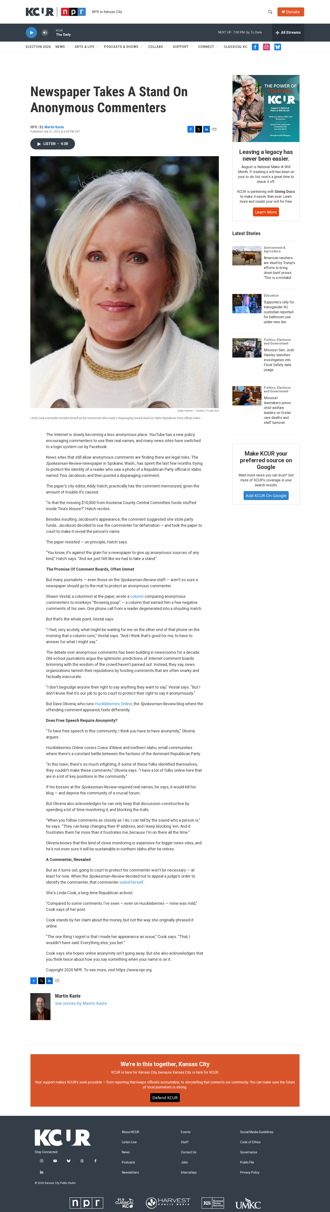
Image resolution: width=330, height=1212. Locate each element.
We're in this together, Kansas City (165, 1064)
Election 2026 (38, 47)
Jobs (184, 1162)
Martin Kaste (54, 127)
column (137, 596)
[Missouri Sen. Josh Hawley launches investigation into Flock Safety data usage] (247, 348)
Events (186, 1132)
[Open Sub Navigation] (68, 47)
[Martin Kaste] (40, 1006)
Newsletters (130, 1172)
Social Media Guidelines (256, 1132)
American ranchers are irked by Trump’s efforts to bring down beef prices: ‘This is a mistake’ (279, 268)
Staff (185, 1142)
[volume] (45, 33)
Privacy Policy (250, 1172)
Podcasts (128, 1162)
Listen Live (129, 1142)
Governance (248, 1152)
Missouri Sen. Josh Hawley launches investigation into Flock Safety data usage (279, 360)
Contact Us (188, 1152)
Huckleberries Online (113, 703)
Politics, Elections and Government (277, 341)
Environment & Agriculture (275, 249)
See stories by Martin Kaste (81, 1003)
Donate (293, 11)
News (60, 47)
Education (271, 295)
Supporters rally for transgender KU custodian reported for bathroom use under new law (279, 312)
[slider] (52, 32)
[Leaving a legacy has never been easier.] (266, 108)
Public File (247, 1162)
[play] (31, 32)
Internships (189, 1172)
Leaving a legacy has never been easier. (266, 155)
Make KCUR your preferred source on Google (266, 460)
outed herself (131, 882)
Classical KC (235, 47)
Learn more (266, 212)
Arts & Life (85, 47)
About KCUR (130, 1132)
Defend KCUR (165, 1097)
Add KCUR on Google (266, 495)
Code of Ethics (250, 1142)
